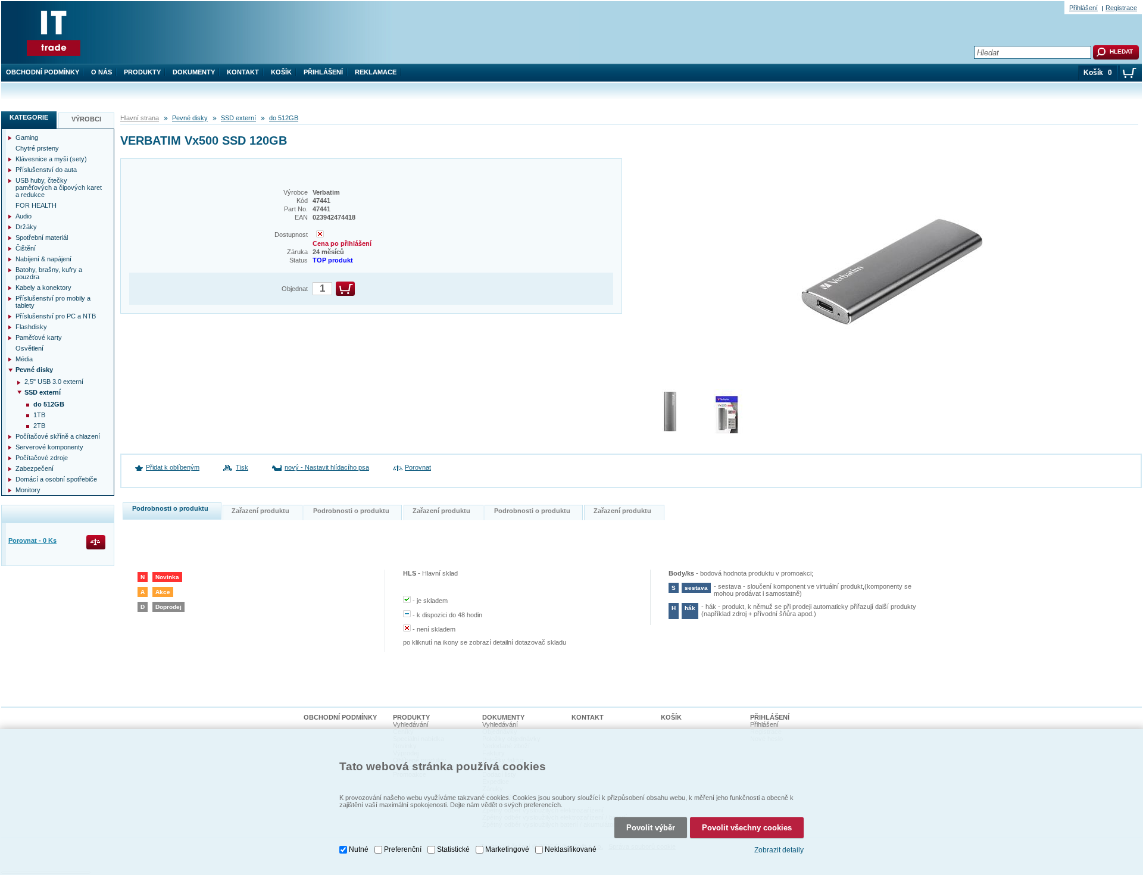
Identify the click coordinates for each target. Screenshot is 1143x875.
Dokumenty (194, 72)
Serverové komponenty (49, 447)
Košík (281, 72)
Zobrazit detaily (779, 850)
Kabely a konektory (43, 287)
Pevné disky (190, 117)
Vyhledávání (411, 724)
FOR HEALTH (36, 205)
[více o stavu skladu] (320, 235)
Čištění (25, 248)
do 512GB (283, 117)
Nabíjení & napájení (43, 258)
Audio (23, 216)
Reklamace (375, 72)
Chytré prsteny (37, 148)
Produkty (142, 72)
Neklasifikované (571, 849)
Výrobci (86, 119)
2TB (39, 425)
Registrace (1121, 7)
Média (24, 358)
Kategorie (29, 117)
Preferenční (402, 849)
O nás (101, 72)
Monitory (27, 489)
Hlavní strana (139, 117)
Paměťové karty (38, 337)
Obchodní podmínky (42, 72)
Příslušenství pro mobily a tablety (52, 302)
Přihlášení (323, 72)
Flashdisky (31, 326)
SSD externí (238, 117)
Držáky (26, 226)
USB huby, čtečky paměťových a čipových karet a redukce (58, 187)
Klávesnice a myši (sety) (51, 158)
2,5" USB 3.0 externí (53, 381)
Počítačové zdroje (41, 457)
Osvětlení (29, 348)
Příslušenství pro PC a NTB (55, 316)
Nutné (358, 849)
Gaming (26, 137)
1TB (39, 414)
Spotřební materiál (41, 237)
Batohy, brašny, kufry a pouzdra (48, 273)
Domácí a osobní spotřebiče (56, 479)
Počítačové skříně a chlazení (57, 436)
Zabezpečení (34, 468)
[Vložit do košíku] (345, 289)
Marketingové (507, 849)
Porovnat (418, 467)
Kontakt (243, 72)
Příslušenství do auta (46, 169)
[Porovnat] (96, 543)
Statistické (453, 849)
